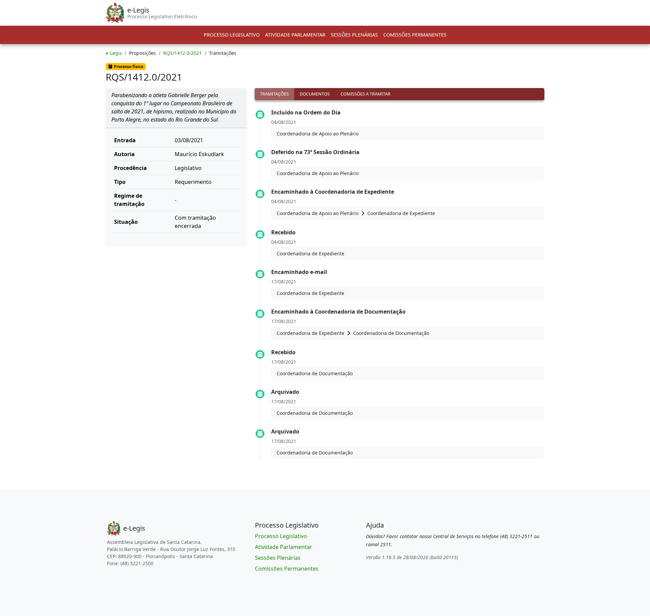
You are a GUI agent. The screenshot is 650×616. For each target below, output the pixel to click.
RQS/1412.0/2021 (182, 53)
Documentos (315, 94)
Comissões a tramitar (365, 94)
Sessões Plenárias (354, 34)
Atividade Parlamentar (295, 34)
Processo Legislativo (232, 34)
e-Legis (114, 53)
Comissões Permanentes (415, 34)
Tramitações (274, 94)
